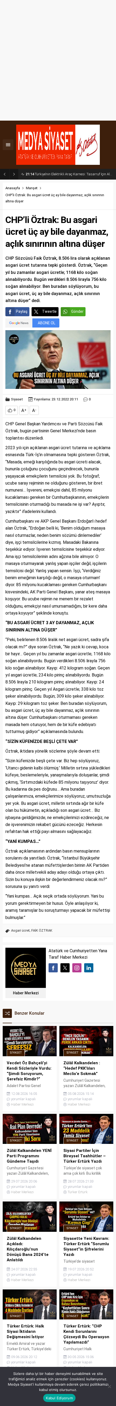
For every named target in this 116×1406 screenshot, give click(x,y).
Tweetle (49, 311)
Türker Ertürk (78, 1192)
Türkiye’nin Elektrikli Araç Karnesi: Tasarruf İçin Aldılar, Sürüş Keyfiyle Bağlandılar (69, 174)
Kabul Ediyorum (59, 1398)
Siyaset (17, 399)
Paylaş (22, 311)
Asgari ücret (20, 930)
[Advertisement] (58, 60)
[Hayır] (109, 1386)
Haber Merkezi (26, 993)
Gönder (77, 311)
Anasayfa (12, 188)
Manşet (31, 188)
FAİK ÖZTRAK (41, 930)
